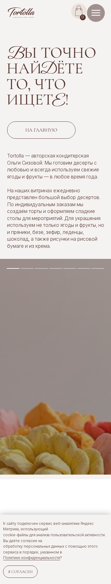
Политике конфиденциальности (31, 557)
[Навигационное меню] (96, 13)
